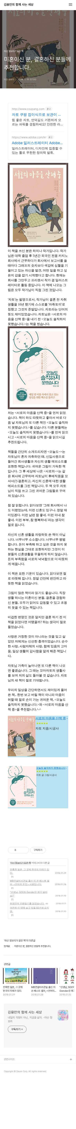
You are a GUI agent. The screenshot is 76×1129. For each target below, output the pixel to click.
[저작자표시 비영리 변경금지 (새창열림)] (51, 850)
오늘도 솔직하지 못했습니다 (50, 768)
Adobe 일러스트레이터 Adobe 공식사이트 (36, 143)
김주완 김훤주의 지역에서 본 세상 (20, 1078)
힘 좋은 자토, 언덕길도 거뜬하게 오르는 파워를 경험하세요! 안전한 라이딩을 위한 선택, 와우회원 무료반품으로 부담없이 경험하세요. (37, 122)
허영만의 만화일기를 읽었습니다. (27, 903)
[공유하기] (19, 850)
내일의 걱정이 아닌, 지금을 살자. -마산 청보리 (30, 1019)
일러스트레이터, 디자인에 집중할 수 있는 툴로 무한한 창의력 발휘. (37, 150)
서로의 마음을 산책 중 (50, 718)
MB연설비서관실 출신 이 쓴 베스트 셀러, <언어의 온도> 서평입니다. (29, 882)
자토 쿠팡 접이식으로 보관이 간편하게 (36, 114)
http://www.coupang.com (28, 108)
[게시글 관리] (24, 850)
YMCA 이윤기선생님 (14, 1065)
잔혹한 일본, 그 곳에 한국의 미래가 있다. (29, 871)
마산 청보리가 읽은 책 (20, 862)
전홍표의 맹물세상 (13, 1072)
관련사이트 (9, 1059)
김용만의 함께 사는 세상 (19, 4)
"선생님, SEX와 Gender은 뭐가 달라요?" (28, 894)
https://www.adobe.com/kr (29, 137)
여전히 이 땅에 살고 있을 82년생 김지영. (29, 909)
